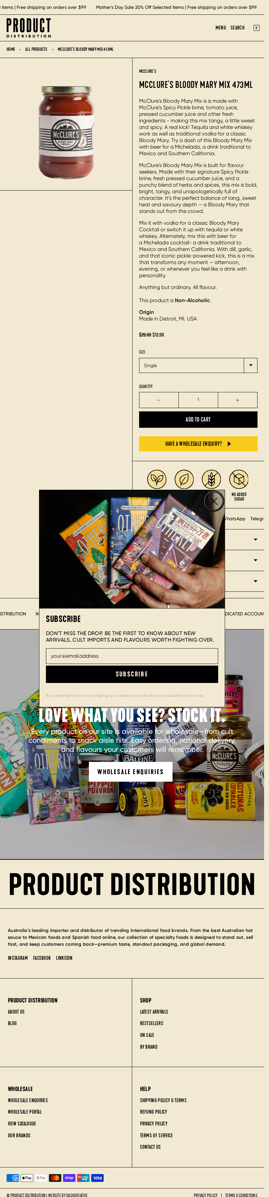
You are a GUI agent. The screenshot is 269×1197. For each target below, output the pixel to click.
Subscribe (132, 674)
